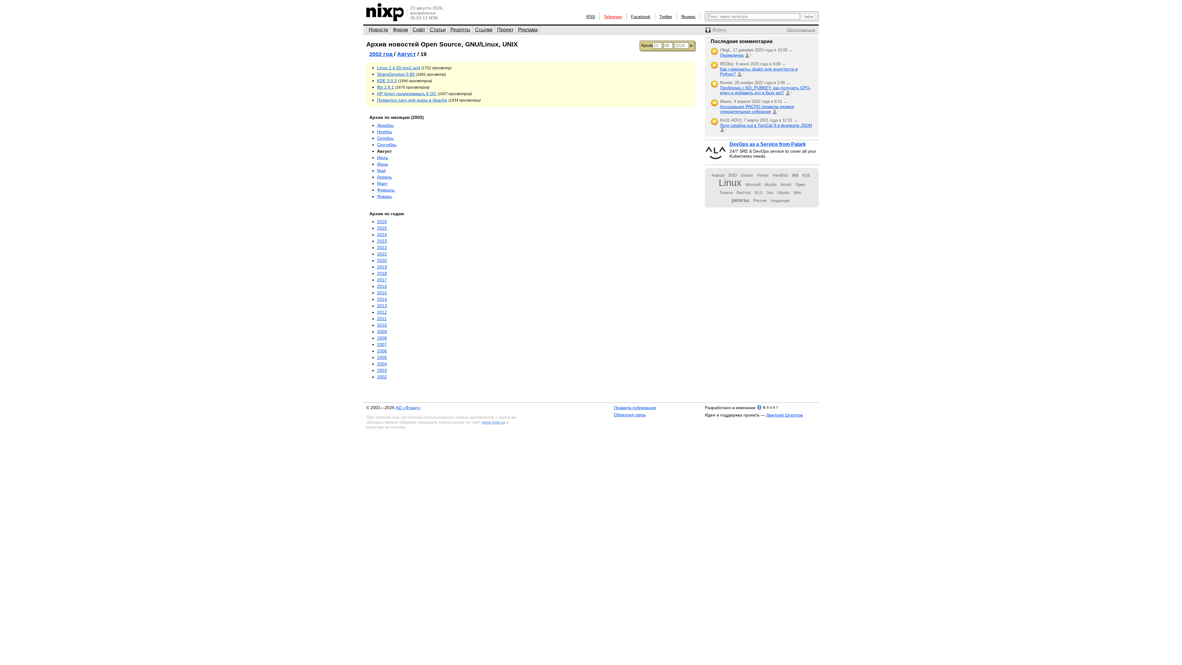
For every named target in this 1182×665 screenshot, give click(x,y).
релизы (740, 200)
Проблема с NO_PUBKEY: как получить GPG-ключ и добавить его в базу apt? (765, 90)
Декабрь (385, 125)
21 (751, 55)
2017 (382, 279)
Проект (505, 29)
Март (382, 183)
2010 (382, 325)
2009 (382, 331)
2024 (382, 234)
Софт (418, 29)
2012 (382, 312)
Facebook (640, 16)
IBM (795, 175)
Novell (786, 185)
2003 (382, 370)
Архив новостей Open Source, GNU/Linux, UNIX (442, 44)
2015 (382, 292)
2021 (382, 254)
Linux (730, 182)
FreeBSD (780, 175)
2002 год (380, 54)
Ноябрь (384, 131)
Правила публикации (635, 407)
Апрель (384, 177)
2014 (382, 299)
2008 (382, 338)
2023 (382, 241)
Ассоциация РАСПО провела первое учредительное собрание (757, 109)
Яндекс (688, 16)
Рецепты (460, 29)
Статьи (438, 29)
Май (381, 170)
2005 (382, 357)
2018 (382, 273)
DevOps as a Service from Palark (768, 144)
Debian (747, 175)
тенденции (780, 201)
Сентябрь (386, 144)
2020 (382, 260)
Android (718, 175)
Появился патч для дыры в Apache (412, 100)
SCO (758, 193)
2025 (382, 228)
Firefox (763, 175)
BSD (733, 175)
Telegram (613, 16)
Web (797, 193)
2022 (382, 247)
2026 (382, 221)
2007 (382, 344)
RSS (590, 16)
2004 (382, 363)
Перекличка (732, 55)
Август (406, 54)
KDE (806, 175)
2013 (382, 305)
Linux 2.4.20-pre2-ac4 (398, 67)
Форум (400, 29)
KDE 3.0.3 (387, 80)
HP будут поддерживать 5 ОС (406, 93)
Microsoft (753, 185)
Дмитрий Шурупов (784, 415)
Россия (759, 200)
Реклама (528, 29)
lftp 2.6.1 (385, 87)
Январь (384, 196)
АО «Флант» (408, 407)
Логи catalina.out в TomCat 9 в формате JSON (766, 125)
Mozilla (771, 185)
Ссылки (483, 29)
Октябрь (385, 138)
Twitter (665, 16)
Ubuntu (783, 193)
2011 (382, 318)
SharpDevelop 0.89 (396, 74)
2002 (382, 376)
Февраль (386, 189)
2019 (382, 266)
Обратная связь (630, 414)
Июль (382, 157)
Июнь (382, 164)
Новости (378, 29)
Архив (647, 45)
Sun (769, 193)
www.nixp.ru (493, 422)
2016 (382, 286)
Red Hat (743, 193)
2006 (382, 351)
